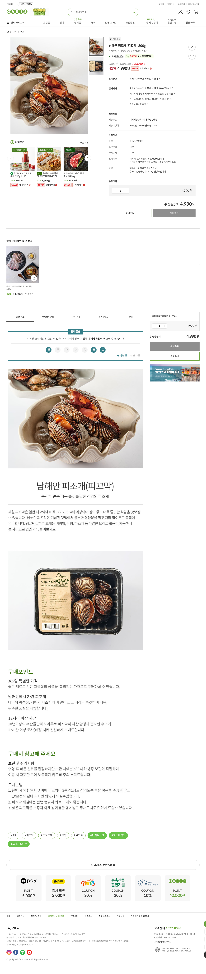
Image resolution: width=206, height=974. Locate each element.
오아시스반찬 (19, 844)
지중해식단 (119, 835)
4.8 (117, 56)
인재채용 (120, 916)
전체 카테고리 (18, 22)
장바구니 (130, 213)
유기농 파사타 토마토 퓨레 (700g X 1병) (21, 175)
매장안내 (20, 916)
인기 (15, 32)
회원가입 (170, 4)
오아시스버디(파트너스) (141, 916)
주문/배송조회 (194, 4)
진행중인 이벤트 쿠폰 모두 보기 (144, 79)
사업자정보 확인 (79, 941)
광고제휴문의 (104, 916)
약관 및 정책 (36, 916)
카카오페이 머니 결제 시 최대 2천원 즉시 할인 (150, 99)
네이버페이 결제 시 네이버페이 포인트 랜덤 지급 (151, 93)
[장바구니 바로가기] (196, 11)
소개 (8, 916)
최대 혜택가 (140, 68)
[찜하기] (192, 56)
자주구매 (181, 4)
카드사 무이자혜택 (138, 104)
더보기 (83, 142)
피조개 (30, 835)
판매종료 (174, 213)
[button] (87, 158)
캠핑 (64, 835)
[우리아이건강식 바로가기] (40, 11)
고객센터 (10, 4)
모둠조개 (47, 835)
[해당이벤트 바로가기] (29, 876)
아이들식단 (98, 835)
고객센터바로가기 (162, 941)
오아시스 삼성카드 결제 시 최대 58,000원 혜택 (151, 88)
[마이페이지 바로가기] (180, 11)
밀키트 (79, 835)
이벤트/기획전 (25, 4)
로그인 (161, 4)
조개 (14, 835)
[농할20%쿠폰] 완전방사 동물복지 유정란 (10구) (47, 175)
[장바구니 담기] (34, 278)
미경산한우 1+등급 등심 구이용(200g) (74, 175)
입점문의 (88, 916)
